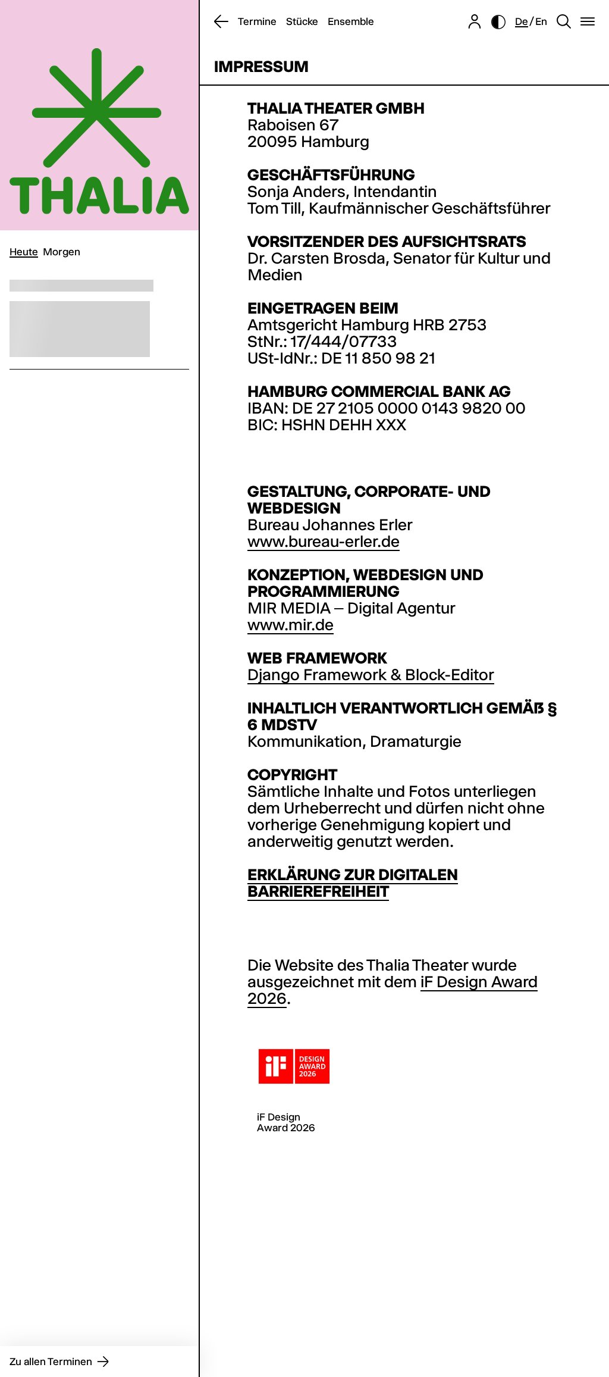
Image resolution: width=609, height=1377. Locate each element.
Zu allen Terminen (51, 1361)
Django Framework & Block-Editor (370, 674)
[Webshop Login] (474, 22)
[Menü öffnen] (587, 22)
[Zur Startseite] (99, 115)
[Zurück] (221, 22)
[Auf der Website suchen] (564, 22)
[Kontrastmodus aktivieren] (498, 22)
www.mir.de (290, 624)
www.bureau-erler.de (323, 541)
